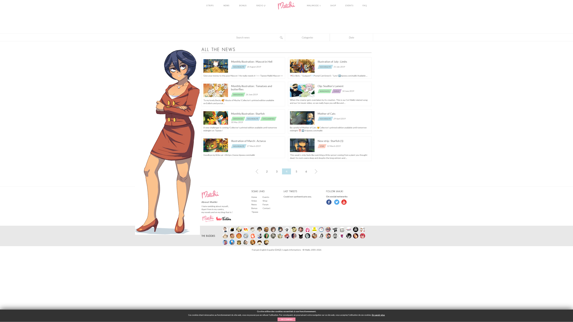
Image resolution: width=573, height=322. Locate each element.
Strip (322, 146)
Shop (265, 200)
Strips (254, 200)
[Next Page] (316, 171)
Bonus (254, 208)
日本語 (278, 250)
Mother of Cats (326, 113)
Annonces (238, 94)
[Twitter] (336, 202)
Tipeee (254, 212)
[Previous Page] (256, 171)
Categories (307, 37)
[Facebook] (329, 202)
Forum (265, 204)
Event (336, 91)
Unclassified (268, 119)
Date (351, 37)
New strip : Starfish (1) (330, 141)
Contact (266, 208)
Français (256, 250)
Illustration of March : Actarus (248, 141)
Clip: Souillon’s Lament (331, 86)
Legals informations (292, 250)
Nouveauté (238, 67)
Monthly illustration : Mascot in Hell (251, 61)
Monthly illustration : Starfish (248, 113)
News (254, 204)
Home (254, 197)
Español (271, 250)
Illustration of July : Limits (332, 61)
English (263, 250)
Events (266, 197)
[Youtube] (343, 202)
